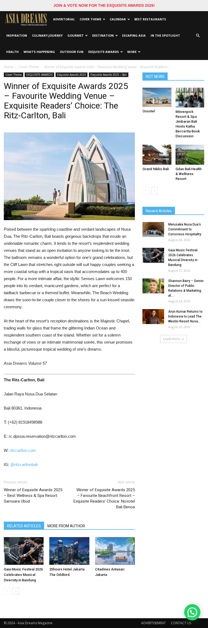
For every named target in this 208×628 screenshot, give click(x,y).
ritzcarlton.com (23, 450)
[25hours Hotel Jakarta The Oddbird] (69, 550)
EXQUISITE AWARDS (103, 52)
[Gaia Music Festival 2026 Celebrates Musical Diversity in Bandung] (24, 550)
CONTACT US (181, 623)
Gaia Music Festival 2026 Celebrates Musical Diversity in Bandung (23, 574)
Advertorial (64, 19)
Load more (171, 339)
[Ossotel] (156, 97)
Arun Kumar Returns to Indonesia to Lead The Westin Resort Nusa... (185, 316)
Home (8, 67)
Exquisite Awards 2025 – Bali (108, 75)
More (131, 52)
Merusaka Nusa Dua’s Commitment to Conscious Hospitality (184, 229)
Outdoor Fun (71, 52)
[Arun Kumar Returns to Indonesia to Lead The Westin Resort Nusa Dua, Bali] (153, 316)
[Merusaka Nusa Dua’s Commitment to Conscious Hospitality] (153, 229)
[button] (197, 35)
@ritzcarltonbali (24, 464)
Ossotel (148, 111)
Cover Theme (90, 19)
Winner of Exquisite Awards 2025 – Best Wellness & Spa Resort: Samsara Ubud (33, 495)
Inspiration (16, 35)
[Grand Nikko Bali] (156, 154)
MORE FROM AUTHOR (66, 526)
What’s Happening (39, 52)
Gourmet (75, 35)
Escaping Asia (134, 35)
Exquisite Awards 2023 (71, 75)
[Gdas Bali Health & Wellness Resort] (190, 154)
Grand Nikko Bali (155, 169)
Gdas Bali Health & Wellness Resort (189, 174)
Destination (103, 35)
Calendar (118, 19)
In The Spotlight (165, 35)
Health (12, 52)
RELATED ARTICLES (24, 526)
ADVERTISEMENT (153, 623)
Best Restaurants (150, 19)
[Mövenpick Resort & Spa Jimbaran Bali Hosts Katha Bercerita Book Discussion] (190, 97)
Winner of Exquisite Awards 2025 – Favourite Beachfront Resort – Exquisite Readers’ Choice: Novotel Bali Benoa (104, 498)
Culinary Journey (47, 35)
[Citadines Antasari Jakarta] (115, 550)
